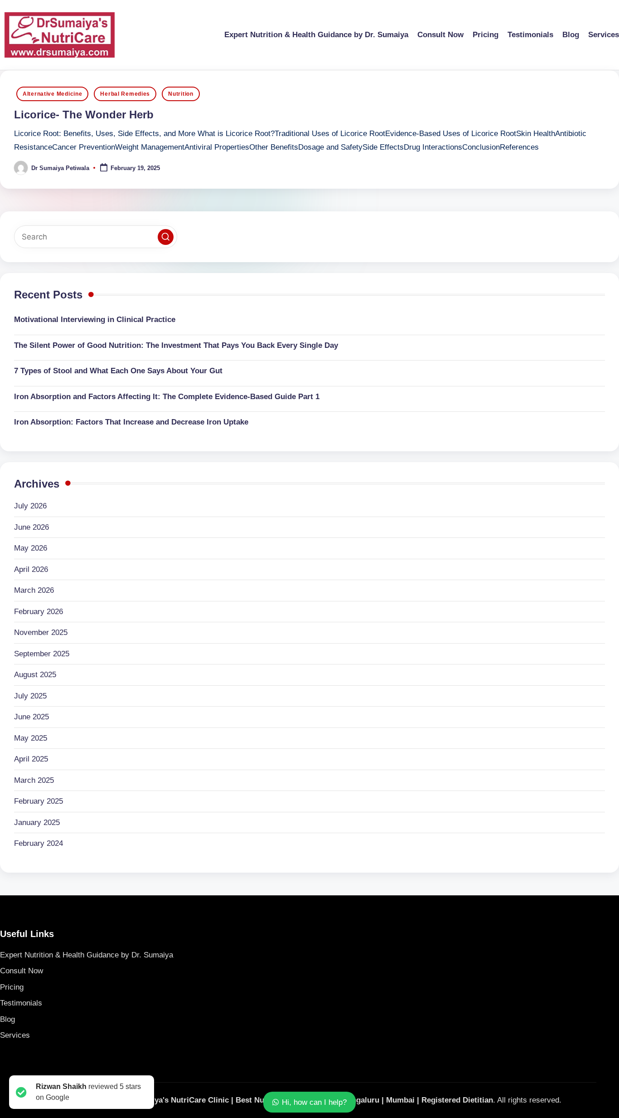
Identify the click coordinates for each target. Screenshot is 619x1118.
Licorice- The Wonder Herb (84, 114)
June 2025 (31, 717)
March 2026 (34, 590)
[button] (166, 237)
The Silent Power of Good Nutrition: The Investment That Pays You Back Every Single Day (176, 345)
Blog (7, 1019)
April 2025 (31, 759)
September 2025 (41, 653)
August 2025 (35, 674)
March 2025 (34, 780)
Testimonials (21, 1003)
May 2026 (30, 548)
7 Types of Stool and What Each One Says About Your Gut (118, 370)
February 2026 (38, 611)
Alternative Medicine (52, 94)
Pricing (12, 987)
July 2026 (30, 506)
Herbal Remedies (125, 94)
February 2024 (38, 843)
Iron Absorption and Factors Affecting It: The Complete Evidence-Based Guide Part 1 (166, 396)
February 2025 (38, 801)
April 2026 (31, 569)
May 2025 (30, 738)
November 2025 (41, 632)
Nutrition (180, 94)
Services (15, 1035)
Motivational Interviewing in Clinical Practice (94, 319)
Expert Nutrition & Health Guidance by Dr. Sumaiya (86, 955)
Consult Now (21, 971)
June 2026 (31, 527)
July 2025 (30, 696)
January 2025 (37, 822)
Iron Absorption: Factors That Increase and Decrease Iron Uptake (131, 422)
